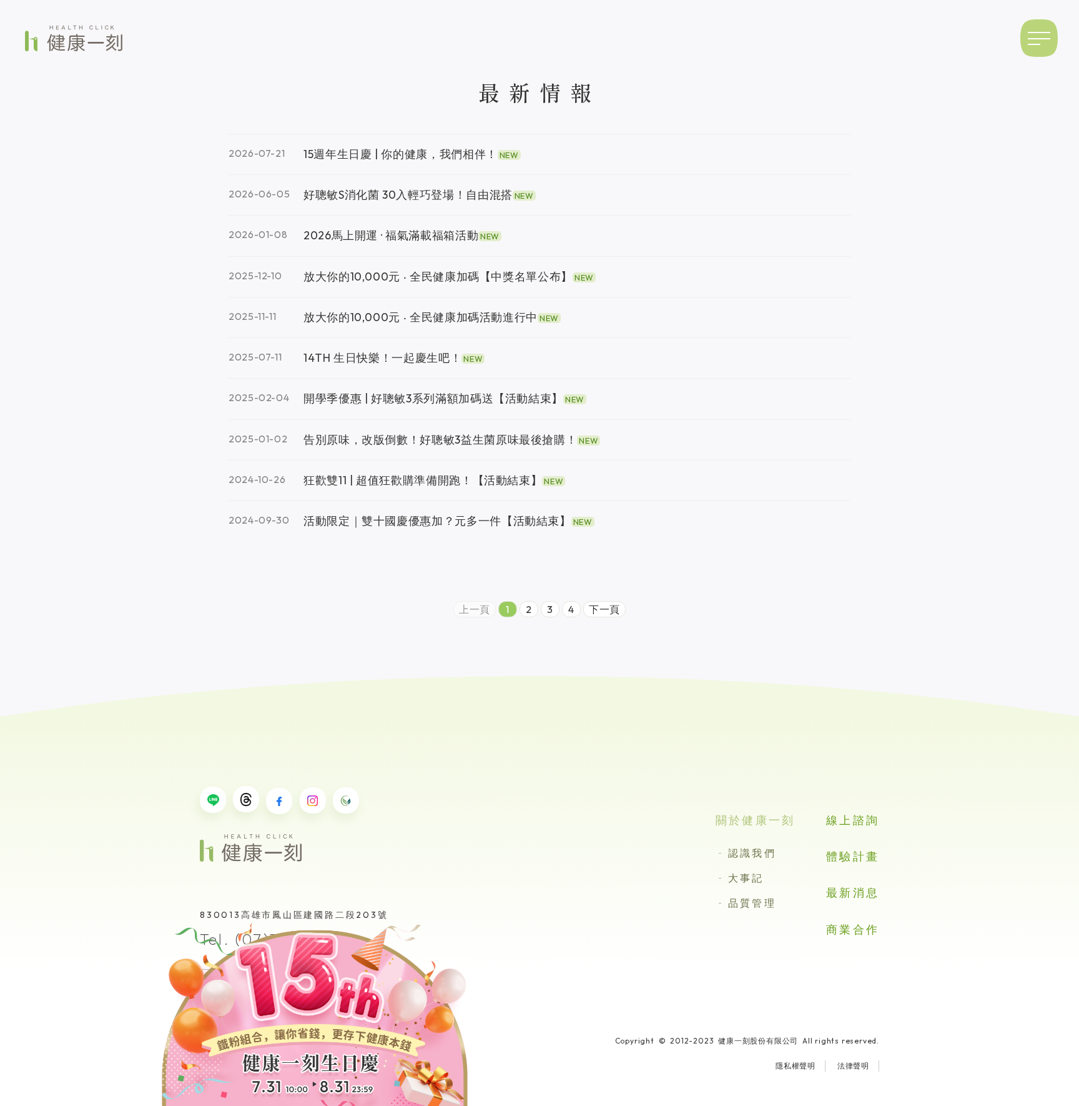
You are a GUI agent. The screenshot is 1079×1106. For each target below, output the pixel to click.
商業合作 (852, 929)
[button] (1039, 38)
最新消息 (852, 892)
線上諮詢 (852, 820)
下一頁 (604, 609)
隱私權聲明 (795, 1065)
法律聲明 (853, 1065)
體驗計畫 (852, 856)
